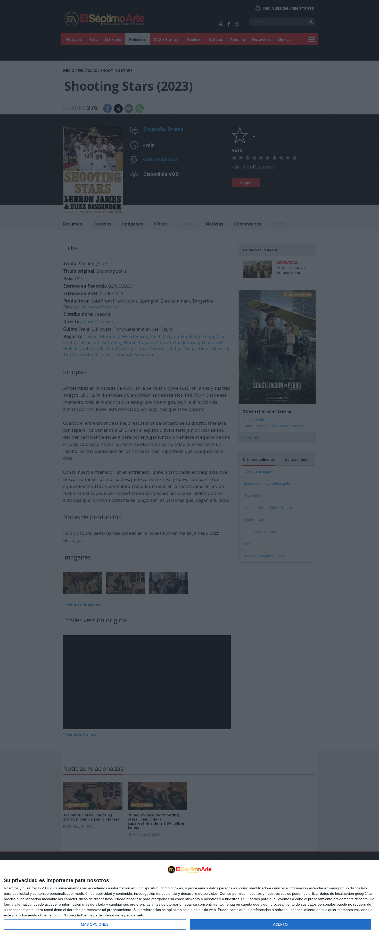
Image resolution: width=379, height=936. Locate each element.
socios (52, 888)
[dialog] (189, 898)
